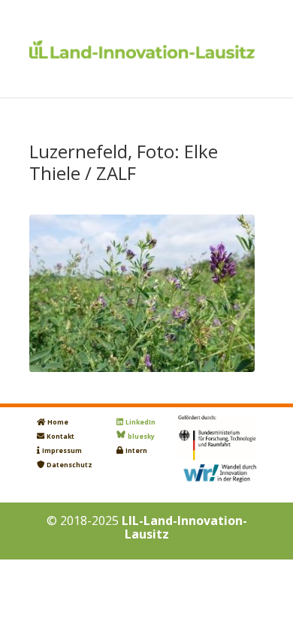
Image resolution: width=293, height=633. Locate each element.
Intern (136, 450)
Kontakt (60, 436)
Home (57, 422)
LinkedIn (140, 422)
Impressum (62, 450)
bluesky (141, 436)
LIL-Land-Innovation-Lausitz (184, 527)
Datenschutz (69, 465)
